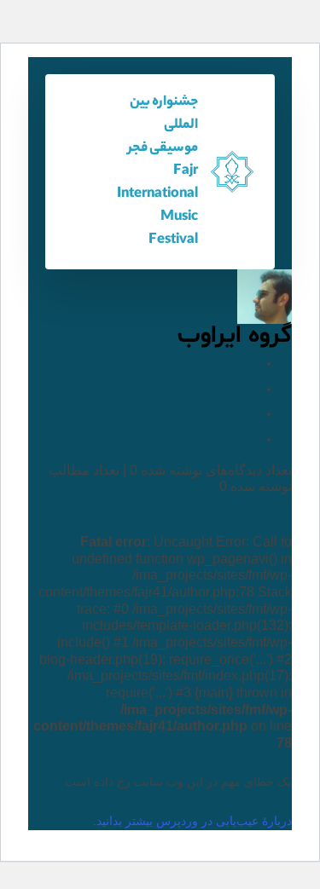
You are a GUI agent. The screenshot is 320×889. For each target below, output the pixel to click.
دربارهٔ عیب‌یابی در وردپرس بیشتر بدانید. (192, 821)
